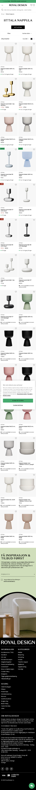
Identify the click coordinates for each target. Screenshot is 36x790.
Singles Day (4, 701)
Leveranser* (5, 666)
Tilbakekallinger (6, 678)
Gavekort (4, 654)
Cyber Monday (5, 706)
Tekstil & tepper (23, 662)
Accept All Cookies (18, 400)
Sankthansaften (6, 698)
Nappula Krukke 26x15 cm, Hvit (8, 69)
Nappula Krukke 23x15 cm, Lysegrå (8, 464)
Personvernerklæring (7, 664)
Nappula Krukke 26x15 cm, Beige (8, 537)
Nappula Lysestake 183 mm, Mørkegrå (25, 245)
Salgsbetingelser (6, 662)
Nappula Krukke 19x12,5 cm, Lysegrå (26, 140)
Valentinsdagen (6, 686)
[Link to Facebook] (2, 768)
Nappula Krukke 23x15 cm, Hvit (26, 69)
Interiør (20, 659)
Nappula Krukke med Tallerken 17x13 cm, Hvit (25, 500)
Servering (21, 657)
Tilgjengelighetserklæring (9, 676)
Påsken (3, 689)
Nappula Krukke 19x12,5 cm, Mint (8, 427)
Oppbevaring (22, 666)
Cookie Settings (18, 405)
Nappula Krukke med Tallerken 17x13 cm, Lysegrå (26, 464)
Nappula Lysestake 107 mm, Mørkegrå (7, 317)
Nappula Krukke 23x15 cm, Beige (26, 537)
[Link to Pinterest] (11, 768)
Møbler (20, 652)
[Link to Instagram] (7, 768)
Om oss (3, 657)
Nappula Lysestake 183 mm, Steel (7, 245)
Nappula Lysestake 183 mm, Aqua (7, 175)
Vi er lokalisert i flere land (9, 726)
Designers (4, 674)
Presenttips (4, 691)
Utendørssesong (6, 694)
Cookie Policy (5, 671)
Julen (2, 708)
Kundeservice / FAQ (7, 652)
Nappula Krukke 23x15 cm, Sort (26, 354)
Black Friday (4, 703)
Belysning (21, 654)
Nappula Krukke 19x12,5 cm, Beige (8, 140)
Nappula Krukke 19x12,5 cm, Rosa (26, 427)
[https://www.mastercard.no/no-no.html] (8, 775)
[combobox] (27, 33)
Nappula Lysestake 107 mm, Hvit (25, 280)
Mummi (3, 696)
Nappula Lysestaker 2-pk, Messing (8, 104)
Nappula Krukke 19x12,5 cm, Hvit (26, 104)
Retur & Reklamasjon (7, 669)
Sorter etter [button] (26, 33)
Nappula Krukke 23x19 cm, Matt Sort (8, 354)
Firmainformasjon (6, 659)
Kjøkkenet (21, 664)
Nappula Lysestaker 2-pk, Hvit (8, 280)
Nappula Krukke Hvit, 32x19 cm (8, 500)
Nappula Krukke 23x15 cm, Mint (26, 317)
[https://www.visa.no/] (3, 775)
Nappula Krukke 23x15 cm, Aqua (26, 175)
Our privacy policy (22, 394)
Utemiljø (20, 669)
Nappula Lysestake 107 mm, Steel (7, 210)
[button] (31, 5)
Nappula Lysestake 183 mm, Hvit (25, 210)
